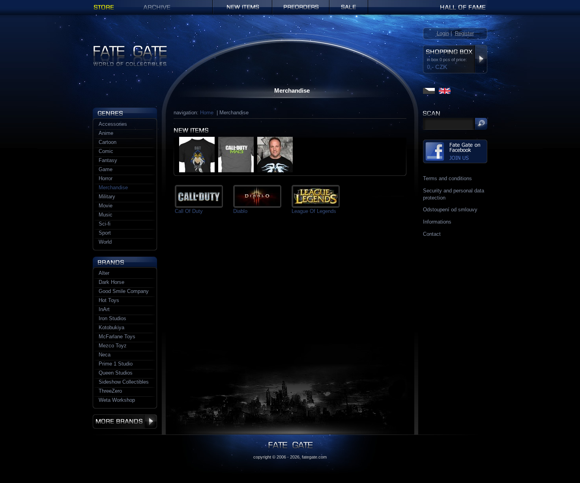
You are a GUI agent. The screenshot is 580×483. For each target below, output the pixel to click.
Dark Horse (111, 282)
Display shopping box (480, 59)
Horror (105, 178)
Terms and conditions (447, 178)
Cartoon (107, 142)
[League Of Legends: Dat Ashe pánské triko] (197, 170)
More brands (125, 421)
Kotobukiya (111, 327)
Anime (106, 133)
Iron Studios (112, 318)
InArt (104, 309)
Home (206, 113)
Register (464, 33)
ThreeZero (110, 391)
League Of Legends (314, 211)
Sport (105, 233)
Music (105, 215)
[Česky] (429, 91)
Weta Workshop (117, 400)
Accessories (113, 124)
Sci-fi (104, 224)
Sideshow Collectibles (124, 382)
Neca (104, 355)
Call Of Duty (189, 211)
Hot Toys (109, 300)
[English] (445, 91)
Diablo (240, 211)
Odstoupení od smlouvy (450, 210)
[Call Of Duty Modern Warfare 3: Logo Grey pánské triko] (236, 170)
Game (105, 169)
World (105, 242)
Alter (104, 273)
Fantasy (108, 160)
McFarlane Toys (117, 336)
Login (443, 33)
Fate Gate (104, 48)
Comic (106, 151)
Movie (105, 206)
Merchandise (113, 187)
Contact (432, 234)
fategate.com (314, 457)
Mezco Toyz (113, 346)
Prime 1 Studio (116, 364)
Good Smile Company (124, 291)
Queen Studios (116, 373)
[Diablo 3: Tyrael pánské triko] (275, 170)
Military (107, 197)
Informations (437, 222)
